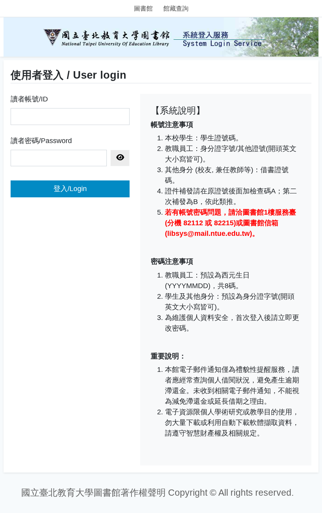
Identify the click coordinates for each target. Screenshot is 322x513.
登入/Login (70, 189)
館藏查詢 (175, 8)
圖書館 (143, 8)
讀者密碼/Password (41, 141)
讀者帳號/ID (29, 99)
